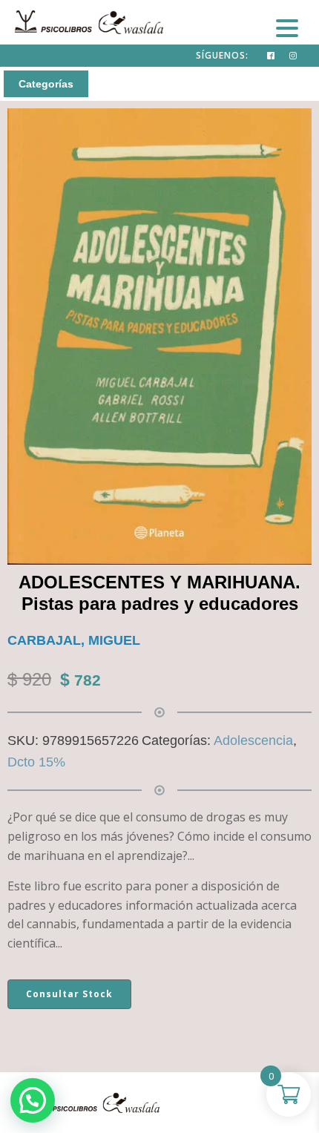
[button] (32, 1100)
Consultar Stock (69, 994)
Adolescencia (253, 740)
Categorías (46, 84)
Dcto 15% (36, 762)
